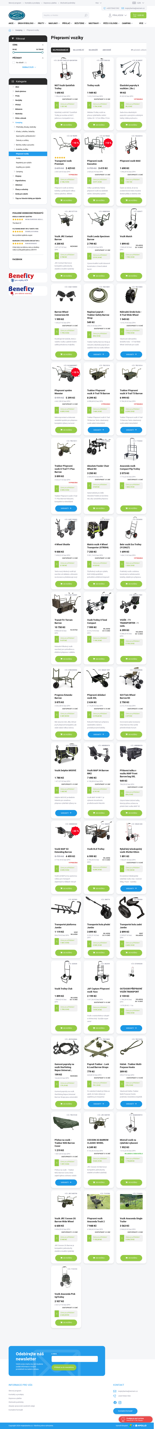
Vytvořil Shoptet (122, 1426)
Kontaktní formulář (16, 1410)
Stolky (18, 158)
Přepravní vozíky (22, 154)
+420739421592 (124, 1396)
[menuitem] (12, 23)
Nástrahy (18, 114)
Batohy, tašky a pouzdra (25, 145)
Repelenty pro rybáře (23, 163)
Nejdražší (93, 50)
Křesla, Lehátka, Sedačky (25, 131)
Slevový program (15, 3)
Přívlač (18, 105)
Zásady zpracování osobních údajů (22, 1406)
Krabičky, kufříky (22, 149)
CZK (139, 3)
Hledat (85, 15)
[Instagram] (120, 1402)
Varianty (97, 354)
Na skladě (21, 63)
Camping (18, 122)
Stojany (18, 176)
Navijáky (18, 100)
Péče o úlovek (20, 118)
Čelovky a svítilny (22, 140)
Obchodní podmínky (67, 3)
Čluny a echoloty (21, 189)
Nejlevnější (78, 50)
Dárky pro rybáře (21, 194)
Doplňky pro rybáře (23, 167)
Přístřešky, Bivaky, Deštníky (26, 127)
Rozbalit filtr (28, 67)
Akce (17, 87)
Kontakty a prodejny (32, 3)
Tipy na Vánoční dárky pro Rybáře (28, 198)
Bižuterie (18, 109)
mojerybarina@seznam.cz (128, 1391)
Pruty (17, 96)
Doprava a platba (50, 3)
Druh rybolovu (20, 91)
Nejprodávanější (60, 50)
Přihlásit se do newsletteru (64, 1367)
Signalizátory (20, 181)
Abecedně (107, 50)
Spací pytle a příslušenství (25, 136)
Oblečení (18, 185)
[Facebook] (115, 1402)
